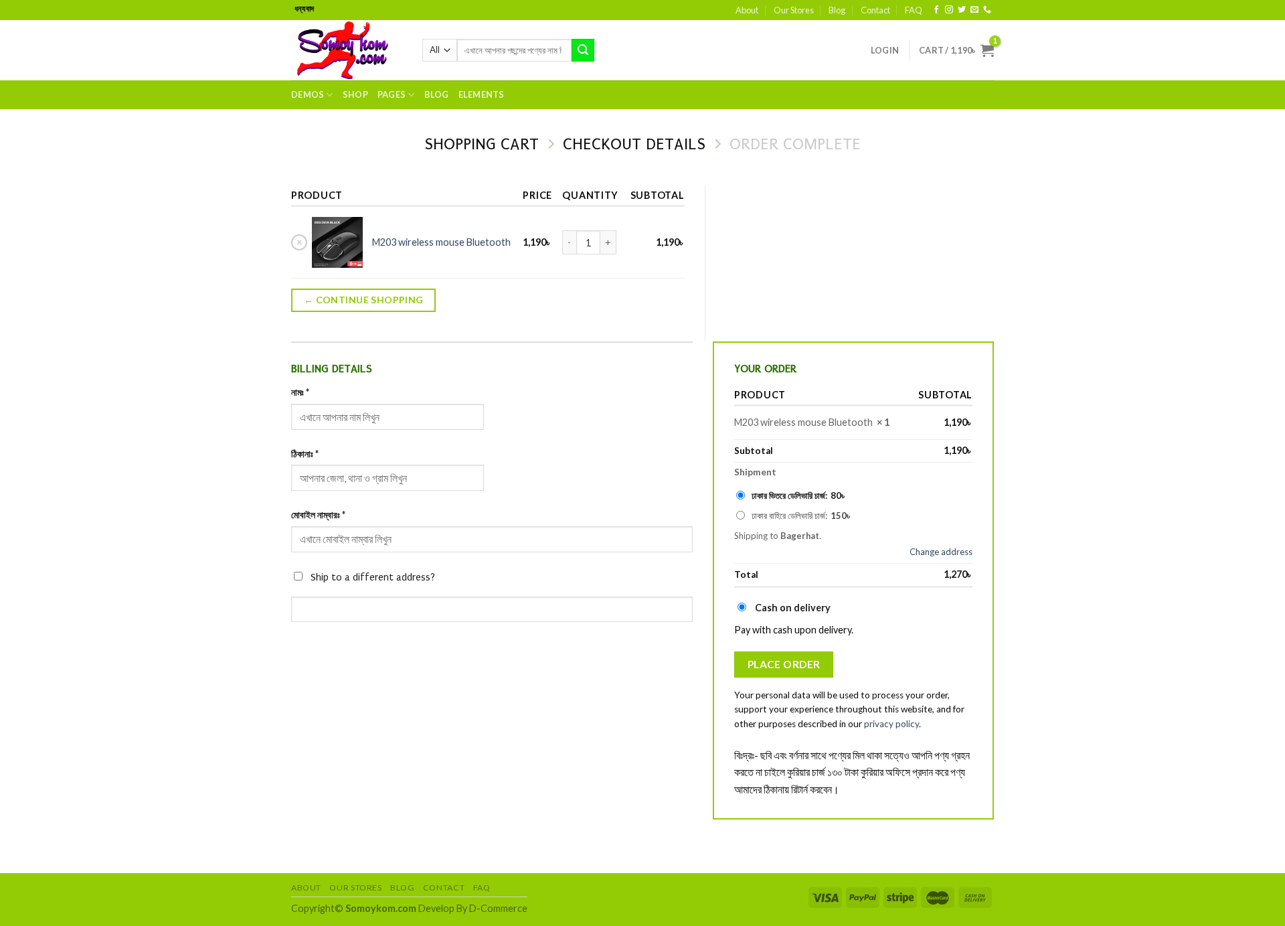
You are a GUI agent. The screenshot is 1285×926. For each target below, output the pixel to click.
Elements (481, 94)
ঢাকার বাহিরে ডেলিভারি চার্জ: (802, 515)
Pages (391, 94)
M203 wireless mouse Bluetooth (441, 242)
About (747, 10)
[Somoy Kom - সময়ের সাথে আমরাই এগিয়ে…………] (346, 50)
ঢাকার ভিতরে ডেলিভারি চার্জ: (799, 495)
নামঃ (300, 392)
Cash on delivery (793, 607)
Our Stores (794, 10)
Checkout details (634, 144)
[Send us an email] (974, 10)
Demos (307, 94)
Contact (875, 10)
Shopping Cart (481, 144)
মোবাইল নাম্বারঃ (318, 514)
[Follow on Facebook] (936, 10)
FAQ (913, 10)
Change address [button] (941, 551)
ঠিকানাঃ (305, 453)
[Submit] (583, 50)
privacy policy (891, 723)
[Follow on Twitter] (962, 10)
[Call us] (987, 10)
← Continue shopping (364, 299)
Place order (784, 664)
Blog (837, 10)
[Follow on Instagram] (949, 10)
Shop (355, 94)
